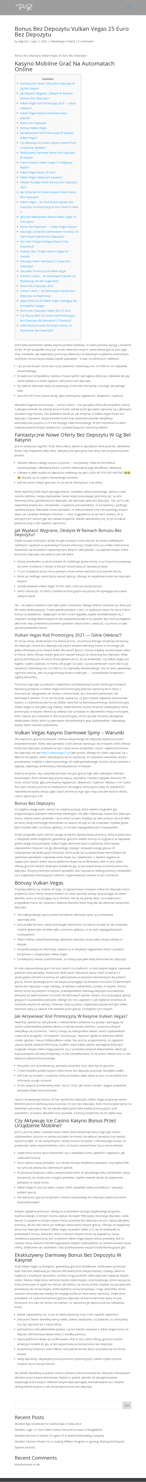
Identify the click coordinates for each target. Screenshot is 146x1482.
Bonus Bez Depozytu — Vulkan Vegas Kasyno (48, 226)
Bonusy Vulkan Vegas (33, 128)
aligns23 (23, 41)
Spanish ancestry (25, 1447)
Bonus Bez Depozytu (33, 123)
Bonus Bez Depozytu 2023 (36, 286)
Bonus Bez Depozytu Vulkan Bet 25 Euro (45, 310)
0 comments (86, 41)
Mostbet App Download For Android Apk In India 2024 (48, 1424)
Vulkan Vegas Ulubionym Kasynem (41, 177)
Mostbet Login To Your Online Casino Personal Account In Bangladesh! (58, 1429)
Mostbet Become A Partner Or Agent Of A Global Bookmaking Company (59, 1435)
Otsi (126, 1405)
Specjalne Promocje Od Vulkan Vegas (43, 271)
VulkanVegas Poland (62, 41)
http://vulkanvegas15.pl (56, 752)
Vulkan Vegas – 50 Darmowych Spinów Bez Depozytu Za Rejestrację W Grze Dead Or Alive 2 (49, 207)
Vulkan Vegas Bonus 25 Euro (37, 172)
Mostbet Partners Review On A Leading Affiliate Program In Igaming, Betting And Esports (70, 1441)
